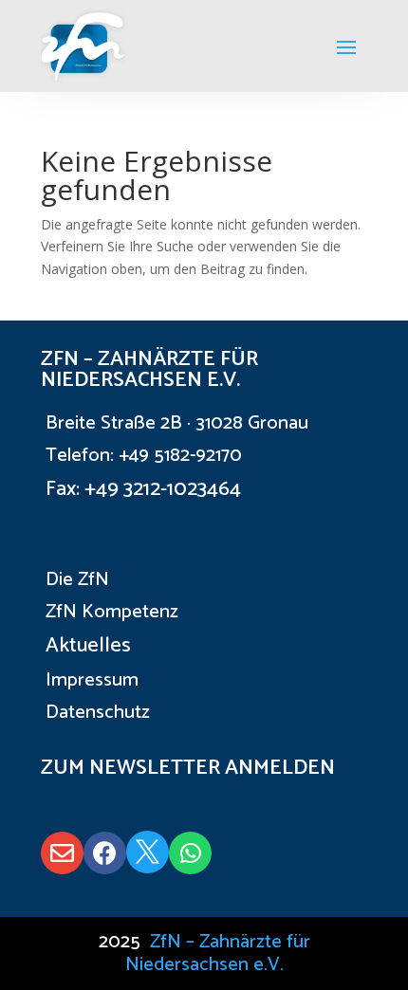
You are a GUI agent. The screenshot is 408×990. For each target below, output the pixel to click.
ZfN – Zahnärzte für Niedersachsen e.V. (217, 953)
